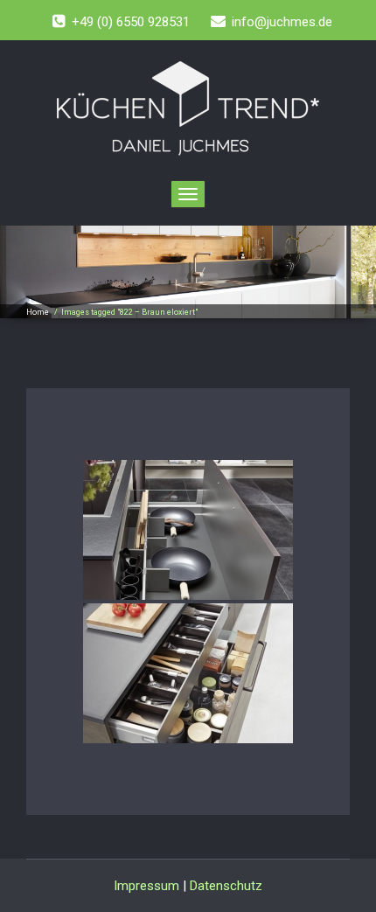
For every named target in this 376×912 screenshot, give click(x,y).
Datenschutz (226, 886)
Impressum (146, 886)
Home (37, 312)
